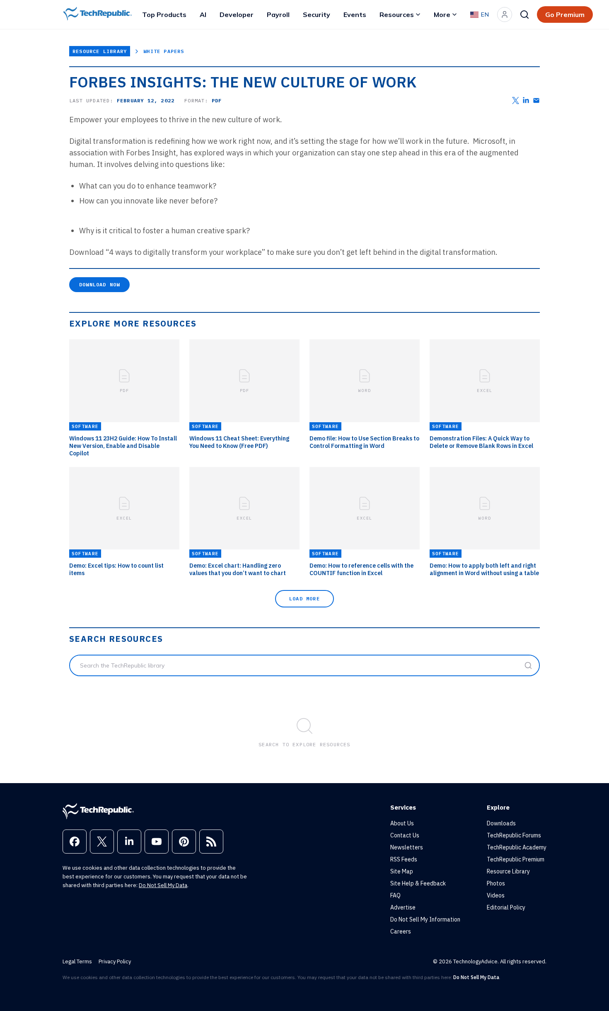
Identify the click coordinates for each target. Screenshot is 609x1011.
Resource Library (99, 51)
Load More (304, 598)
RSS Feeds (403, 859)
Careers (400, 931)
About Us (402, 823)
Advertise (403, 907)
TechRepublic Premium (515, 859)
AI (203, 14)
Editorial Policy (506, 907)
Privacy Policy (115, 961)
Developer (237, 14)
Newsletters (406, 847)
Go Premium (565, 14)
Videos (496, 895)
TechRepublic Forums (514, 835)
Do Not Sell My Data (163, 885)
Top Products (164, 14)
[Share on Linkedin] (525, 100)
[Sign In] (504, 14)
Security (316, 14)
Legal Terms (77, 961)
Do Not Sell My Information (425, 919)
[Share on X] (515, 100)
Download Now (99, 284)
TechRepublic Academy (516, 847)
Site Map (401, 871)
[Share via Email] (536, 100)
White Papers (163, 51)
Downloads (501, 823)
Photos (496, 883)
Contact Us (404, 835)
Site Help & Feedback (418, 883)
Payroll (278, 14)
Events (354, 14)
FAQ (395, 895)
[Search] (524, 14)
